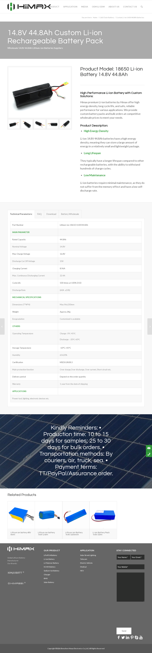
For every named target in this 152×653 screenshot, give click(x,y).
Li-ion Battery (49, 559)
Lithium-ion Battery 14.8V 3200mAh (74, 534)
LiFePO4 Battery (50, 555)
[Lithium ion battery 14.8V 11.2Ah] (149, 326)
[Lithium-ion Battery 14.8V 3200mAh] (76, 515)
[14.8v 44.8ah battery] (26, 124)
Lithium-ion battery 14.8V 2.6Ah (46, 534)
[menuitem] (42, 6)
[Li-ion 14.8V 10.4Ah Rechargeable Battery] (2, 326)
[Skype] (136, 637)
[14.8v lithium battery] (52, 124)
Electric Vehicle (86, 563)
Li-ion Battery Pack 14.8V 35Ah (101, 534)
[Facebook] (119, 637)
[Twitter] (123, 637)
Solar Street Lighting (88, 555)
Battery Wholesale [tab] (70, 214)
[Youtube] (141, 637)
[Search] (142, 6)
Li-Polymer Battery (51, 563)
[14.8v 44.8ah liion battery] (39, 92)
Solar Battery (49, 582)
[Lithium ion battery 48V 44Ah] (21, 515)
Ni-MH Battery (49, 567)
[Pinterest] (132, 637)
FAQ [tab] (39, 214)
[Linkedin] (127, 637)
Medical (83, 567)
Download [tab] (51, 214)
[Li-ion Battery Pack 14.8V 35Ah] (103, 515)
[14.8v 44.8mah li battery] (39, 124)
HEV (82, 571)
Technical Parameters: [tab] (21, 214)
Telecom (83, 559)
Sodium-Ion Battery (51, 571)
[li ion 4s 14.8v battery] (65, 124)
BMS (46, 578)
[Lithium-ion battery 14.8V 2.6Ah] (48, 515)
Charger (47, 574)
